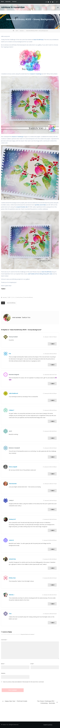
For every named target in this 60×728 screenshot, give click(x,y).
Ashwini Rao (12, 559)
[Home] (13, 30)
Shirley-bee (12, 578)
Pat (10, 353)
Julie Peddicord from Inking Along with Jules (40, 274)
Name (3, 663)
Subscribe (7, 1)
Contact (14, 1)
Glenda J (11, 595)
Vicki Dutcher (13, 483)
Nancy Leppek (13, 467)
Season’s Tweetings (35, 74)
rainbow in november (13, 7)
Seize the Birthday (38, 39)
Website (3, 673)
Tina (10, 613)
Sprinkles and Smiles (40, 205)
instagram (48, 2)
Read (2, 1)
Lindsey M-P (12, 519)
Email (32, 663)
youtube (53, 2)
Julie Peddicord (13, 393)
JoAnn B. (11, 540)
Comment (4, 639)
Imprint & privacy (48, 725)
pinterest (50, 2)
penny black (20, 297)
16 (13, 297)
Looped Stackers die (22, 207)
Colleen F (11, 410)
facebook (46, 2)
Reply (52, 344)
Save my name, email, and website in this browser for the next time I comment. (23, 682)
